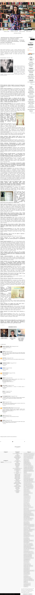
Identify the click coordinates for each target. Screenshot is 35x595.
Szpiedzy (31, 551)
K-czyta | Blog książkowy (31, 80)
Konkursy (17, 466)
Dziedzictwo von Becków (27, 475)
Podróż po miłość (31, 526)
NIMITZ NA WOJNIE (31, 107)
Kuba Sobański (26, 494)
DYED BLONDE (31, 74)
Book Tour (17, 459)
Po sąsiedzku (25, 526)
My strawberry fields (6, 396)
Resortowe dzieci (26, 532)
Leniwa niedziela (26, 502)
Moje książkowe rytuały (17, 469)
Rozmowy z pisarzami (14, 31)
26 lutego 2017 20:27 (15, 346)
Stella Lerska (25, 548)
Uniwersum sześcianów (27, 564)
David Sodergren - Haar (31, 82)
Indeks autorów (22, 31)
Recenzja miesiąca (17, 477)
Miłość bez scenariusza (27, 510)
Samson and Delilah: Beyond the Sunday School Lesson (31, 102)
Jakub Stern (25, 483)
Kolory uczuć (30, 488)
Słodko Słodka (31, 88)
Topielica (31, 110)
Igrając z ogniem (26, 480)
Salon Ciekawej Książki (17, 480)
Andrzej (4, 351)
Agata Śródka (25, 453)
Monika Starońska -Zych (7, 346)
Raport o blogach (17, 476)
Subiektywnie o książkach (31, 68)
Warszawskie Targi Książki (17, 486)
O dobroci (31, 60)
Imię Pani (31, 480)
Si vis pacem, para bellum (31, 59)
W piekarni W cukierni (17, 485)
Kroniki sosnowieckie (26, 491)
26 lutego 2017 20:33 (9, 351)
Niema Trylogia (26, 513)
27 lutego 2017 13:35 (14, 396)
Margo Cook (30, 507)
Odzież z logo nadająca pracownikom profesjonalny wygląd (31, 91)
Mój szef (33, 510)
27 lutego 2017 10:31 (9, 391)
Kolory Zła (25, 488)
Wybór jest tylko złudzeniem (27, 578)
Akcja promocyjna (17, 455)
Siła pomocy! (31, 97)
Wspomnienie (17, 487)
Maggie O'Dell (25, 507)
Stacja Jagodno (30, 545)
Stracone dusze (31, 548)
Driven (25, 472)
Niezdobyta (30, 513)
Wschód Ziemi (25, 575)
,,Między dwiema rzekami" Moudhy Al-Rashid (31, 65)
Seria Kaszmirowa (26, 540)
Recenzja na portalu (17, 478)
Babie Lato (25, 456)
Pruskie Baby (31, 529)
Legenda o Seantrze (26, 499)
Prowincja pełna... (26, 529)
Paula (3, 415)
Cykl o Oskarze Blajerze (27, 464)
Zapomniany (25, 586)
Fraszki (17, 462)
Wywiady (17, 489)
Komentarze (30, 50)
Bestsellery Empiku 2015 (17, 457)
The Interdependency (26, 559)
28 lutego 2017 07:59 (8, 415)
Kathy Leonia (4, 385)
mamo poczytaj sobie (31, 109)
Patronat (17, 471)
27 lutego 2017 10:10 (10, 385)
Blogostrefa (17, 458)
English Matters (17, 460)
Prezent (17, 473)
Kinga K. (3, 391)
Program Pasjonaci (17, 475)
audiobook (17, 491)
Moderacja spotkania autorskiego (17, 468)
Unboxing (17, 484)
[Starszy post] (24, 441)
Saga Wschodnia (26, 537)
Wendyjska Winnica (26, 567)
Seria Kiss (31, 540)
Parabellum (30, 518)
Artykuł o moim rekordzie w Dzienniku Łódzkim (31, 71)
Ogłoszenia (17, 470)
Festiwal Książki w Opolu (17, 461)
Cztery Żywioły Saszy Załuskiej (28, 469)
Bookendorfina (4, 411)
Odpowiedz (4, 355)
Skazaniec (25, 545)
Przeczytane (28, 31)
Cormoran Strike (26, 461)
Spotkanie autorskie (17, 482)
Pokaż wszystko (33, 84)
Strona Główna (6, 31)
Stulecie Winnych (26, 551)
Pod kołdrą (31, 62)
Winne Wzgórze (31, 570)
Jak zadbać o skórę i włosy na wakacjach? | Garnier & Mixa (31, 77)
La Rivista (17, 467)
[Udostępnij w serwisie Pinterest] (3, 325)
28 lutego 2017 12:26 (9, 420)
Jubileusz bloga (17, 464)
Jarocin (30, 483)
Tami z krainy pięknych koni (27, 556)
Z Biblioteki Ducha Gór (26, 583)
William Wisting (26, 570)
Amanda (3, 420)
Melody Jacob (31, 99)
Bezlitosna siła (30, 456)
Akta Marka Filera (31, 453)
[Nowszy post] (0, 441)
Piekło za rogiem (26, 521)
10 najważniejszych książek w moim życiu (17, 453)
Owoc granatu (26, 518)
